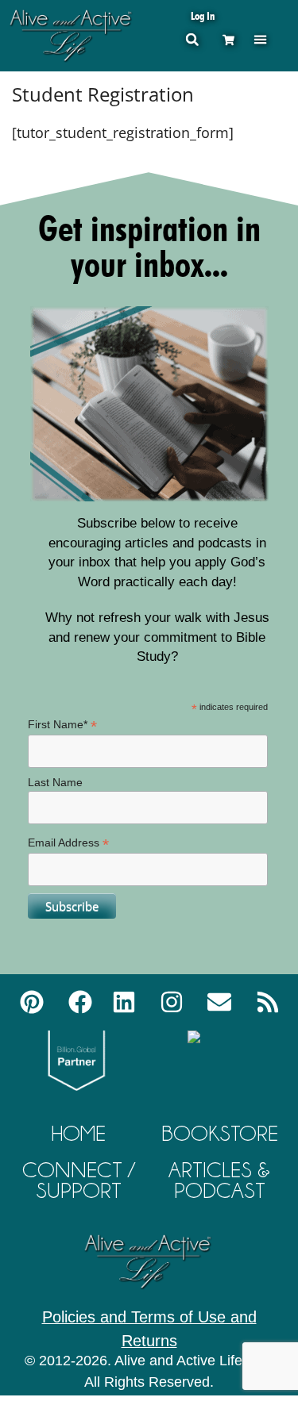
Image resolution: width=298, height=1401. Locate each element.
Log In (203, 15)
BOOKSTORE (219, 1133)
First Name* (62, 724)
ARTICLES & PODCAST (219, 1180)
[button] (260, 39)
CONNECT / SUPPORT (78, 1180)
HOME (79, 1133)
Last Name (55, 782)
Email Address (68, 842)
